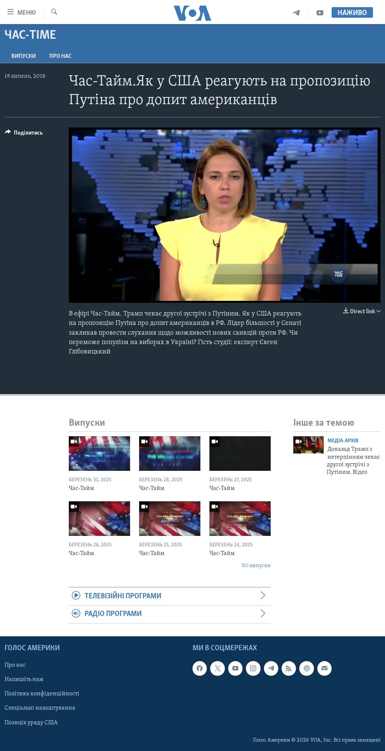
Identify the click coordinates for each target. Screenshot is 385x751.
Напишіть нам (24, 680)
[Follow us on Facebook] (199, 668)
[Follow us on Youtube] (235, 668)
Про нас (60, 56)
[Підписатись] (324, 668)
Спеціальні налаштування (40, 708)
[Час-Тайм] (99, 453)
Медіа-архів (342, 441)
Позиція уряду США (31, 722)
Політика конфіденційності (42, 694)
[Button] (24, 134)
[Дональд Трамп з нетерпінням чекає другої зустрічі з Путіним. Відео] (308, 445)
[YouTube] (320, 13)
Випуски (23, 56)
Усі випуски (256, 566)
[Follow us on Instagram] (253, 668)
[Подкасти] (306, 668)
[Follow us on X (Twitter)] (217, 668)
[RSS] (289, 668)
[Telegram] (296, 13)
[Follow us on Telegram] (271, 668)
